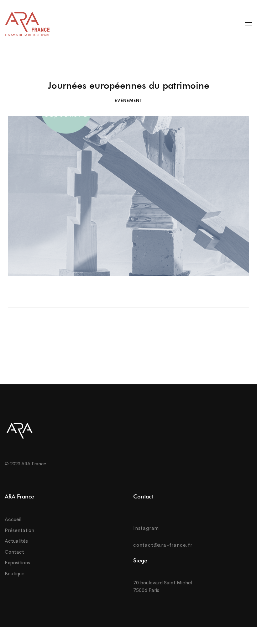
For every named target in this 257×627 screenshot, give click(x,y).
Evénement (128, 100)
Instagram (146, 528)
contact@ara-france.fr (162, 545)
